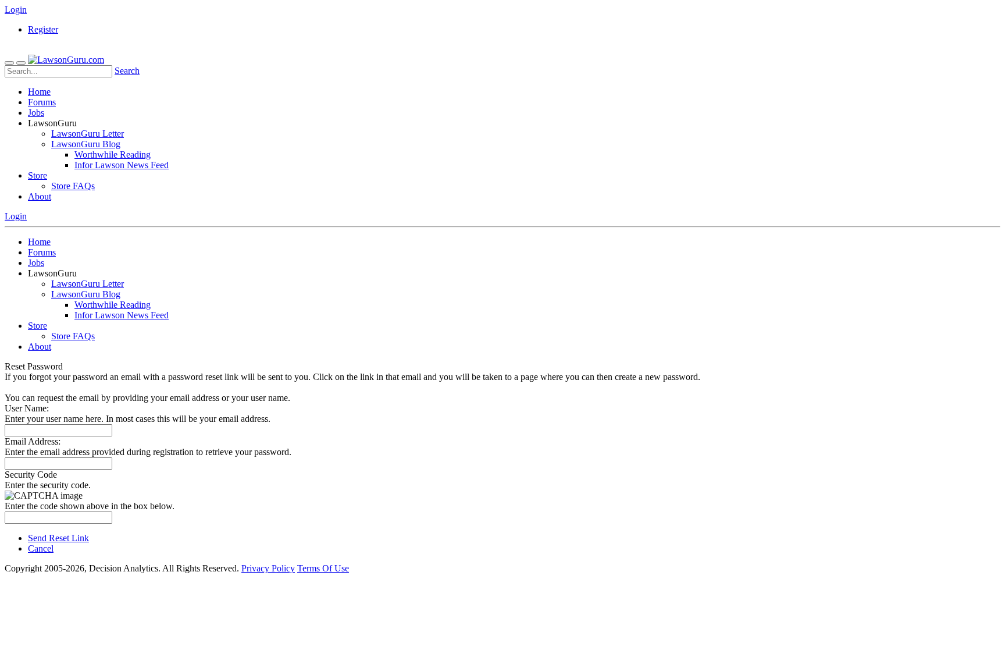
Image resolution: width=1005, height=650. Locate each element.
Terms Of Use (323, 568)
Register (43, 29)
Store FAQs (73, 186)
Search (127, 71)
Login (16, 10)
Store (37, 175)
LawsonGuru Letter (87, 133)
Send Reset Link (58, 538)
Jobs (36, 113)
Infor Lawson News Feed (121, 165)
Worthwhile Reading (112, 154)
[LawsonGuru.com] (66, 60)
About (39, 196)
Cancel (41, 548)
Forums (42, 102)
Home (39, 92)
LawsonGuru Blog (85, 144)
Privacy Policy (268, 568)
